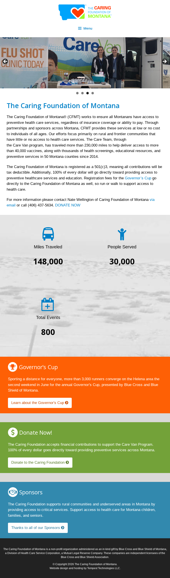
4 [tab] (92, 93)
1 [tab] (77, 93)
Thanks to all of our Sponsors (36, 528)
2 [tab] (82, 93)
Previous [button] (5, 61)
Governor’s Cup (138, 178)
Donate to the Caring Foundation (38, 462)
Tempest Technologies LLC (103, 568)
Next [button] (164, 61)
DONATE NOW (68, 205)
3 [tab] (87, 93)
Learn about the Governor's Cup (38, 403)
